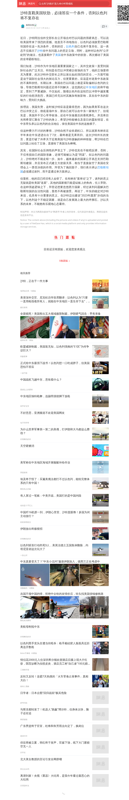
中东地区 (91, 87)
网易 (22, 3)
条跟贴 (64, 260)
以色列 (70, 46)
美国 (58, 55)
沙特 (40, 50)
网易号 (31, 3)
